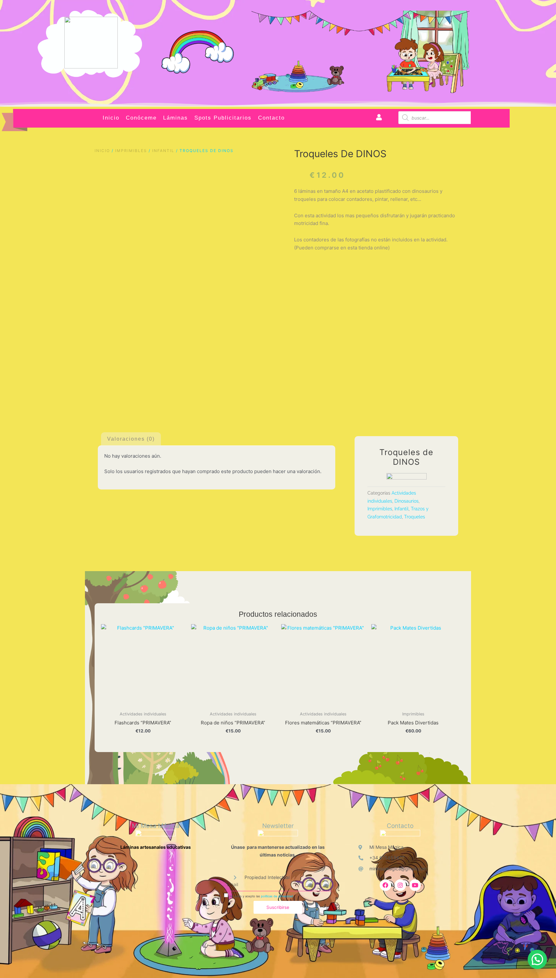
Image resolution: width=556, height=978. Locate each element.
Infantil (163, 150)
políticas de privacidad (277, 896)
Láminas (175, 118)
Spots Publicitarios (223, 118)
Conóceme (141, 118)
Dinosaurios (406, 501)
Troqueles (414, 516)
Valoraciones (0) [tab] (131, 439)
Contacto (271, 118)
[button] (537, 959)
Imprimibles (131, 150)
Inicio (111, 118)
